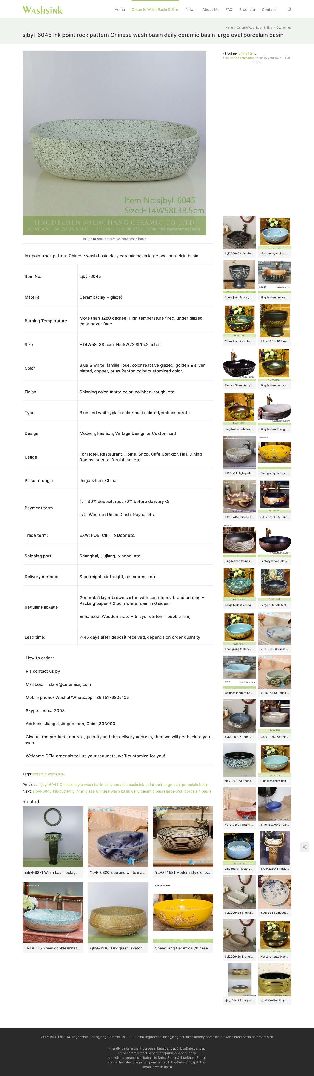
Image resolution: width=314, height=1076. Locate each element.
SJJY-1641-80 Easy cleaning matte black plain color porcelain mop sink (274, 341)
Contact (269, 9)
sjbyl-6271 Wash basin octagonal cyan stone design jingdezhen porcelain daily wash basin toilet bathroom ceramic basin (53, 872)
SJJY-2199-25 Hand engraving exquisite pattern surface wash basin (274, 517)
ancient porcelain (143, 1048)
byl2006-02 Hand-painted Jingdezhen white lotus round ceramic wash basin (239, 736)
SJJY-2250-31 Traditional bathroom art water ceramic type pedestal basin (274, 868)
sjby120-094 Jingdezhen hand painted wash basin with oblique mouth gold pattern (274, 1000)
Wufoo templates (242, 58)
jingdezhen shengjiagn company (132, 1062)
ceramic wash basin (157, 1067)
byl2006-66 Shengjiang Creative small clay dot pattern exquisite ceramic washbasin (239, 912)
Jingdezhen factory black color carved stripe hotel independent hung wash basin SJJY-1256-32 (274, 385)
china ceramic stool (132, 1053)
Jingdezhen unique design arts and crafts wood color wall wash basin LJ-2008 (274, 297)
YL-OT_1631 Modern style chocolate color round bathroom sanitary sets (183, 872)
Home (119, 9)
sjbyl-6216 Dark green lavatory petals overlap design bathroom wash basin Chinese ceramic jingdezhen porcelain (118, 948)
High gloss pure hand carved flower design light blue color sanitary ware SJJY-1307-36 (274, 780)
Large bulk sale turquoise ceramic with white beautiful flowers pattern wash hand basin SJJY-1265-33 (239, 605)
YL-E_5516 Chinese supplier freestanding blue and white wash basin (274, 649)
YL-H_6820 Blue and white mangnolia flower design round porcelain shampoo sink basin (118, 872)
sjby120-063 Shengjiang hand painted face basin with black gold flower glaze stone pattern (239, 780)
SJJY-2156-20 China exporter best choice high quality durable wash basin (274, 736)
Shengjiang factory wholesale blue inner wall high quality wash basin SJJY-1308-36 (239, 649)
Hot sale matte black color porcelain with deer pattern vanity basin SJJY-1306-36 (274, 956)
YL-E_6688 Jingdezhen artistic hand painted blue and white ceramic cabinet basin (274, 912)
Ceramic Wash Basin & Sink (155, 9)
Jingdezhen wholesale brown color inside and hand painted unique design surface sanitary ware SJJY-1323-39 (239, 429)
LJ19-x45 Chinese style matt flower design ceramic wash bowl (239, 517)
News (190, 9)
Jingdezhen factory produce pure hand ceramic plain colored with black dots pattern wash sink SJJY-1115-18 (239, 868)
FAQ (229, 9)
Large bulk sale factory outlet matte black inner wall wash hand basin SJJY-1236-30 (274, 605)
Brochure (247, 9)
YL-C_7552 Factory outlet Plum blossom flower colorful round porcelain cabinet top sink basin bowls (239, 824)
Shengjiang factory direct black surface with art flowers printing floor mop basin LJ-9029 (239, 297)
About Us (210, 9)
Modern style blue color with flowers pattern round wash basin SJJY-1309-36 (274, 253)
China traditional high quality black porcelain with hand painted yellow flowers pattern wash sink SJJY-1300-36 (239, 341)
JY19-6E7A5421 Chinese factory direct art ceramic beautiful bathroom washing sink (274, 824)
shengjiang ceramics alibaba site (132, 1057)
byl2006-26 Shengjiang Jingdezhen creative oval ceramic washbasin (239, 956)
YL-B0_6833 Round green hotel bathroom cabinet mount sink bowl (274, 693)
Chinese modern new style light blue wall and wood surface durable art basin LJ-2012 (239, 693)
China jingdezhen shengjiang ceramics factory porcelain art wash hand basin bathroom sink (204, 1037)
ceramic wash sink (49, 774)
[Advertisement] (257, 140)
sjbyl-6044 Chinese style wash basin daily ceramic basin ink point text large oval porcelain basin (124, 784)
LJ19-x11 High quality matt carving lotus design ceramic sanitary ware (239, 473)
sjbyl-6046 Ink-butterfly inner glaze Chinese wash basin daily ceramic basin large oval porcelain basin (122, 791)
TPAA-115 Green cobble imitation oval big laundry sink (53, 948)
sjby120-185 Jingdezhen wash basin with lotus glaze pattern (239, 1000)
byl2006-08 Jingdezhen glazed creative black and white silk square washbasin (239, 253)
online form (247, 53)
